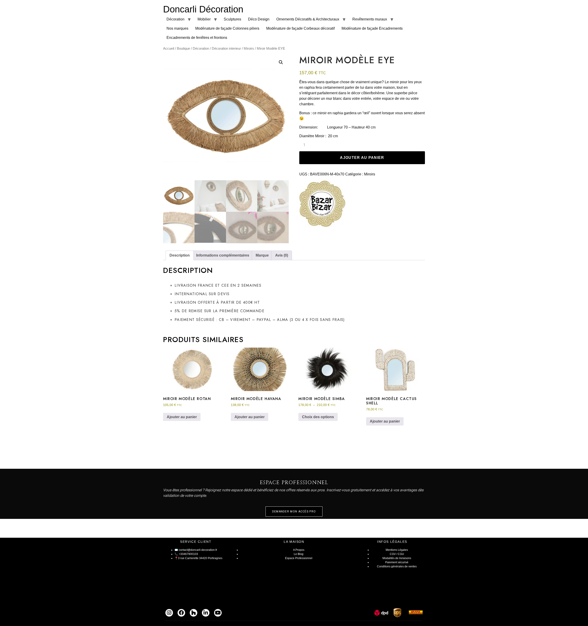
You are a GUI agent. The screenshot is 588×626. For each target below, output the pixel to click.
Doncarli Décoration (203, 9)
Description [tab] (180, 255)
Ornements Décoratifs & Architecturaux (307, 19)
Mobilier (204, 19)
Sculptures (232, 19)
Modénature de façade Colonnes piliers (227, 28)
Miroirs (249, 48)
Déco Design (258, 19)
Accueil (168, 48)
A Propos (298, 550)
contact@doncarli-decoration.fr (198, 550)
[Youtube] (218, 613)
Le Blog (298, 554)
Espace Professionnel (298, 558)
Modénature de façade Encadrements (372, 28)
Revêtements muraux (369, 19)
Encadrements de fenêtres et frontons (197, 38)
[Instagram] (169, 613)
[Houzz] (193, 613)
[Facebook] (181, 613)
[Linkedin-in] (205, 613)
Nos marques (177, 28)
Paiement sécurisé (396, 562)
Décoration (175, 19)
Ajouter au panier (362, 158)
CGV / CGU (397, 554)
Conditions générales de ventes (397, 566)
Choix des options (318, 417)
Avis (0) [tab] (281, 255)
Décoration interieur (226, 48)
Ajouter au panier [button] (182, 417)
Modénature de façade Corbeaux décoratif (300, 28)
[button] (281, 62)
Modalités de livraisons (396, 558)
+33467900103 (188, 554)
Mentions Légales (397, 550)
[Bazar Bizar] (322, 204)
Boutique (183, 48)
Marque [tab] (262, 255)
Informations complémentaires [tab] (222, 255)
